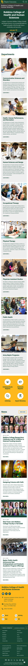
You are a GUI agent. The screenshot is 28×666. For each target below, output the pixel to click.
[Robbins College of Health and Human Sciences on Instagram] (9, 593)
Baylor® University (12, 662)
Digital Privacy (5, 653)
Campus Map (5, 640)
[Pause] (1, 47)
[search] (23, 1)
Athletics (4, 632)
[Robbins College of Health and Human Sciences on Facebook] (3, 593)
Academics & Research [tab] (19, 628)
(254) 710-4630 (8, 608)
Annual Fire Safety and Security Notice (6, 648)
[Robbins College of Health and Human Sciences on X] (6, 593)
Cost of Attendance (6, 651)
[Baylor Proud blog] (5, 660)
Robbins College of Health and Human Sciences (12, 6)
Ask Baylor (4, 634)
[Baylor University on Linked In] (16, 660)
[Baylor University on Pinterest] (19, 660)
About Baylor (4, 630)
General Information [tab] (7, 628)
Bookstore (4, 636)
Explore (12, 30)
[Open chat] (24, 662)
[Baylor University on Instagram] (11, 660)
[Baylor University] (8, 1)
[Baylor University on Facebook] (8, 660)
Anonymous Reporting (6, 645)
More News (22, 412)
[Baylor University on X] (14, 660)
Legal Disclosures (5, 655)
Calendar (4, 638)
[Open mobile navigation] (26, 2)
